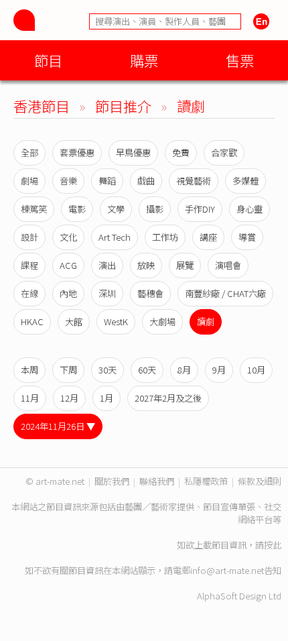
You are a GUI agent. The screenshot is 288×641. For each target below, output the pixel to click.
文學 (116, 208)
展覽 (185, 265)
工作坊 (165, 237)
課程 (29, 265)
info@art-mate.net (227, 570)
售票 (240, 60)
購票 (144, 60)
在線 (29, 293)
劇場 (29, 180)
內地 (68, 293)
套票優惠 (77, 152)
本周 (29, 369)
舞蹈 (107, 180)
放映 (146, 265)
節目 (48, 60)
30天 (107, 369)
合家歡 (224, 152)
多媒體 (245, 180)
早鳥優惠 (133, 152)
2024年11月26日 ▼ (58, 426)
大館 (73, 321)
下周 (68, 369)
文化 (68, 237)
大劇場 (162, 321)
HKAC (32, 321)
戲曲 (146, 180)
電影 (77, 208)
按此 (272, 544)
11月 (30, 398)
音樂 (68, 180)
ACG (68, 265)
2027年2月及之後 (168, 398)
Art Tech (114, 237)
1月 (106, 398)
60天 (147, 369)
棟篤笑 (34, 208)
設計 (29, 237)
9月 (219, 369)
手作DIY (200, 208)
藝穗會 (150, 293)
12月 (69, 398)
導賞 (247, 237)
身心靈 (249, 208)
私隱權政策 (206, 481)
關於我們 (111, 481)
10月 (256, 369)
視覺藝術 (193, 180)
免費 (181, 152)
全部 (29, 152)
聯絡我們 (156, 481)
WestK (116, 321)
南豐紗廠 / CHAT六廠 (225, 293)
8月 (184, 369)
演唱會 (228, 265)
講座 (208, 237)
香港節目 (41, 105)
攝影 (154, 208)
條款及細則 (259, 481)
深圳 (107, 293)
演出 (107, 265)
